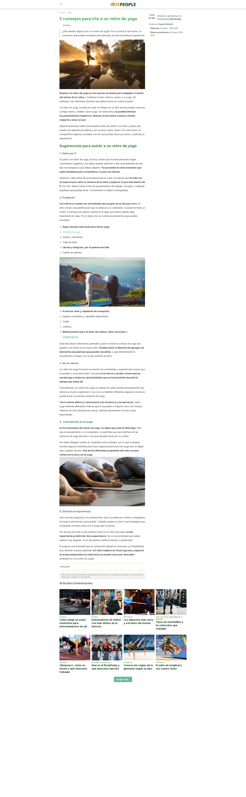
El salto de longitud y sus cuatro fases (169, 667)
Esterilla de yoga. (72, 232)
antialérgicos (70, 337)
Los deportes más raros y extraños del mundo (138, 621)
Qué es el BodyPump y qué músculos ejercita (106, 667)
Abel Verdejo (175, 19)
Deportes (128, 617)
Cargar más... (123, 679)
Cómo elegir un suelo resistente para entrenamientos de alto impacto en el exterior (74, 623)
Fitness (62, 12)
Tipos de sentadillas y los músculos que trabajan (169, 625)
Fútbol (95, 617)
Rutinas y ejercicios (101, 662)
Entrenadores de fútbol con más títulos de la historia (106, 623)
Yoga (70, 12)
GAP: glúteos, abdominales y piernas (169, 618)
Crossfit (63, 662)
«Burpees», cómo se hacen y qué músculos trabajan (73, 668)
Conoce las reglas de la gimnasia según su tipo (138, 667)
